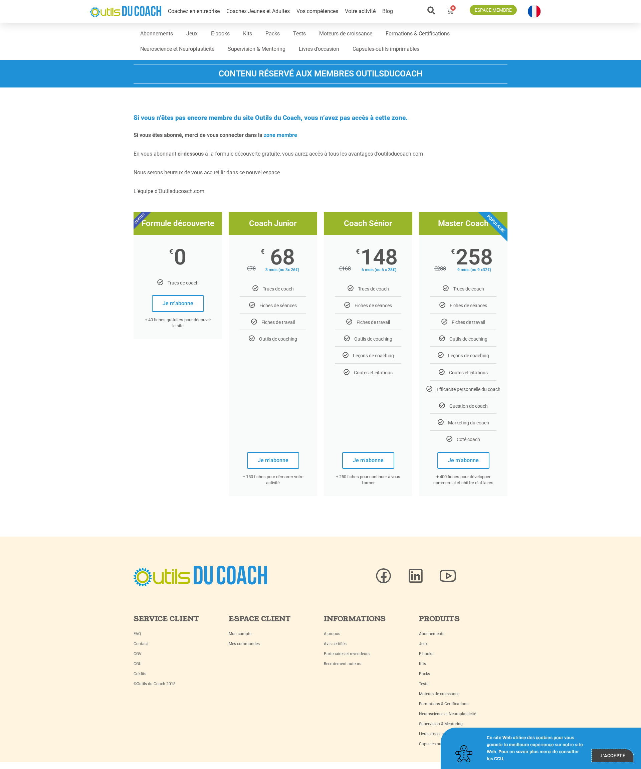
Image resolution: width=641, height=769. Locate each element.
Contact (141, 643)
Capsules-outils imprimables (386, 49)
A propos (332, 633)
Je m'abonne (178, 303)
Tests (299, 33)
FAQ (137, 633)
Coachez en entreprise (194, 11)
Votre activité (360, 11)
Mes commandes (244, 643)
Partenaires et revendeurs (347, 653)
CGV (138, 653)
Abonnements (156, 33)
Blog (387, 11)
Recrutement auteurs (342, 663)
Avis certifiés (335, 643)
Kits (247, 33)
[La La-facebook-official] (384, 576)
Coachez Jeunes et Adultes (258, 11)
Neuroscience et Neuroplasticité (177, 49)
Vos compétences (317, 11)
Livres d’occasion (319, 49)
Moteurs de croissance (345, 33)
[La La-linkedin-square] (416, 576)
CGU (138, 663)
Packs (272, 33)
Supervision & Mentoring (256, 49)
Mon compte (240, 633)
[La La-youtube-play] (448, 576)
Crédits (140, 673)
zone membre (280, 135)
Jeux (192, 33)
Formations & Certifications (418, 33)
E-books (220, 33)
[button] (431, 10)
